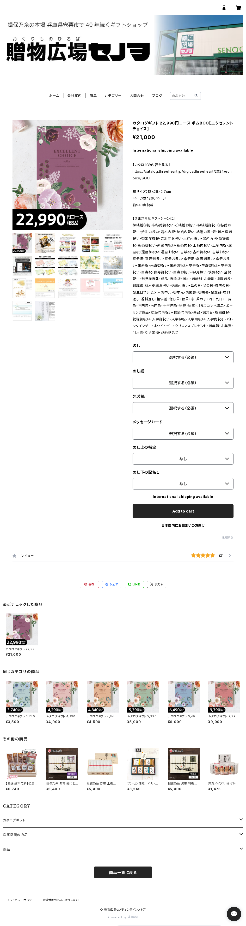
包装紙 (139, 396)
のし (136, 345)
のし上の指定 (144, 447)
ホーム (54, 96)
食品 (6, 849)
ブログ (157, 96)
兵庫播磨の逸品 (15, 835)
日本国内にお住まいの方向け (183, 525)
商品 (93, 96)
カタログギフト (14, 820)
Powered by (118, 917)
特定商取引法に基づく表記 (61, 900)
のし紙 (138, 371)
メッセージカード (147, 421)
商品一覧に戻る (123, 872)
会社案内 (74, 96)
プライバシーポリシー (21, 900)
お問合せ (137, 96)
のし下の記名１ (146, 472)
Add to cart (183, 511)
